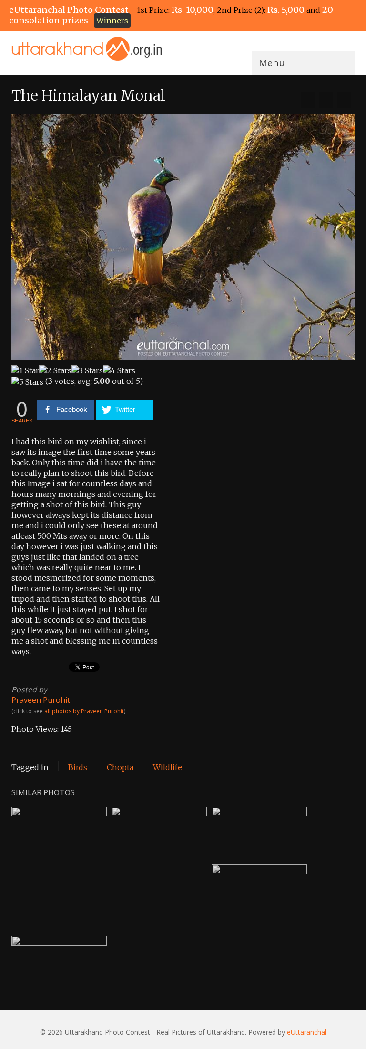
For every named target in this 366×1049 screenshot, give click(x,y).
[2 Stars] (55, 370)
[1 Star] (25, 370)
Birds (77, 767)
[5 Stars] (27, 382)
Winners (112, 20)
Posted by (29, 689)
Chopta (120, 767)
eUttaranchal (306, 1032)
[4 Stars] (119, 370)
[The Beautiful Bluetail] (344, 100)
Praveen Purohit (40, 700)
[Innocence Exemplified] (308, 100)
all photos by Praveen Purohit (84, 711)
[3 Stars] (87, 370)
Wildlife (167, 767)
